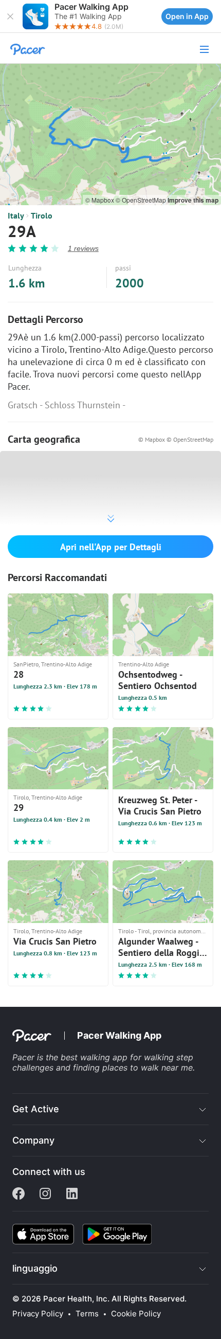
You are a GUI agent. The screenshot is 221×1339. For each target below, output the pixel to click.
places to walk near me (147, 1067)
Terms (87, 1313)
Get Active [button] (35, 1108)
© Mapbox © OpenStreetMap (175, 439)
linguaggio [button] (35, 1268)
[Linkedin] (72, 1194)
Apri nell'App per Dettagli (110, 547)
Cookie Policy (136, 1313)
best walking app (95, 1057)
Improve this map (193, 200)
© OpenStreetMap (142, 199)
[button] (10, 16)
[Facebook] (18, 1194)
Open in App (187, 16)
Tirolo (41, 215)
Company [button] (33, 1140)
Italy (16, 215)
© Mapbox (100, 199)
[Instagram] (45, 1194)
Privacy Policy (37, 1313)
